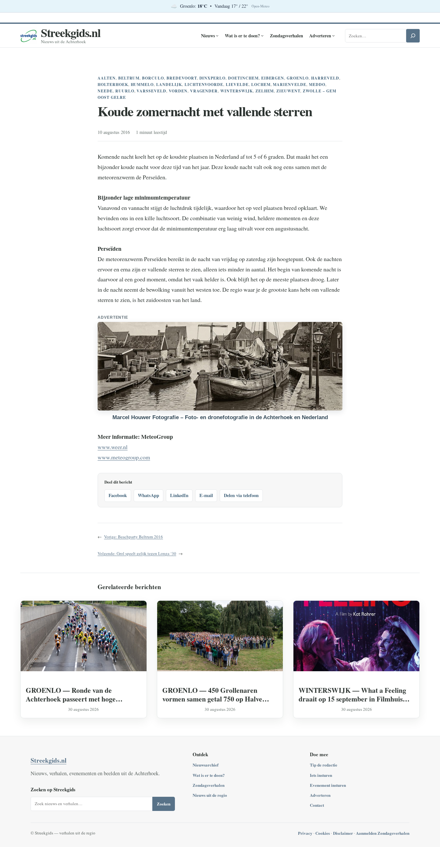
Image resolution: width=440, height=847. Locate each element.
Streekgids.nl (70, 32)
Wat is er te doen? (209, 775)
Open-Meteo (260, 6)
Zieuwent (288, 91)
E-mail (206, 495)
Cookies (322, 833)
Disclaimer (343, 833)
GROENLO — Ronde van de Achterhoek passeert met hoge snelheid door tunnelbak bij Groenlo (80, 694)
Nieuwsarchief (205, 765)
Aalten (107, 78)
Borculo (153, 78)
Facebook (118, 495)
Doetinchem (243, 78)
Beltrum (129, 78)
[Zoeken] (413, 35)
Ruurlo (124, 91)
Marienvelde (289, 84)
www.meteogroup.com (124, 457)
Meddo (317, 84)
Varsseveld (151, 91)
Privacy (305, 833)
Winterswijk (236, 91)
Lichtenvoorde (204, 84)
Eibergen (272, 78)
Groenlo (298, 78)
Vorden (178, 91)
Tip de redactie (323, 765)
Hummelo (142, 84)
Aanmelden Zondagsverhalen (382, 833)
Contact (317, 805)
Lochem (261, 84)
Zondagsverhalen (209, 785)
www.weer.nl (113, 447)
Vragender (204, 91)
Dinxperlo (212, 78)
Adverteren (320, 795)
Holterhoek (113, 84)
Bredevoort (182, 78)
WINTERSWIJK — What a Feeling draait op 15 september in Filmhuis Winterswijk (352, 694)
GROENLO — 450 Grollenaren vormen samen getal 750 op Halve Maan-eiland (212, 694)
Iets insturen (321, 775)
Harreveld (325, 78)
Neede (105, 91)
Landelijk (169, 84)
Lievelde (237, 84)
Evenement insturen (328, 785)
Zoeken (163, 804)
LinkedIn (179, 495)
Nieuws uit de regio (210, 795)
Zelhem (264, 91)
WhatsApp (148, 495)
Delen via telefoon (241, 495)
